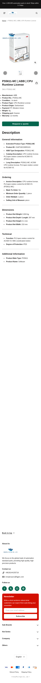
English (19, 657)
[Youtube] (17, 588)
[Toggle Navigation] (4, 13)
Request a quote (20, 124)
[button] (36, 13)
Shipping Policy (26, 672)
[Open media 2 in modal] (20, 47)
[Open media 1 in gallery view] (20, 73)
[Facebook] (4, 588)
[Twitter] (10, 588)
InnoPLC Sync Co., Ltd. (21, 677)
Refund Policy (14, 672)
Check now (9, 371)
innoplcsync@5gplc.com (14, 577)
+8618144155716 (12, 572)
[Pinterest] (23, 588)
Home (4, 20)
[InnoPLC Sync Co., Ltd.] (12, 13)
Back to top (7, 533)
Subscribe (20, 616)
